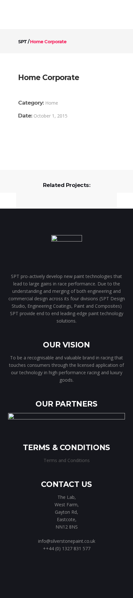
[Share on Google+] (39, 139)
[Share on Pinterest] (58, 139)
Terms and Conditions (67, 460)
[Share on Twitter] (29, 139)
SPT (22, 42)
